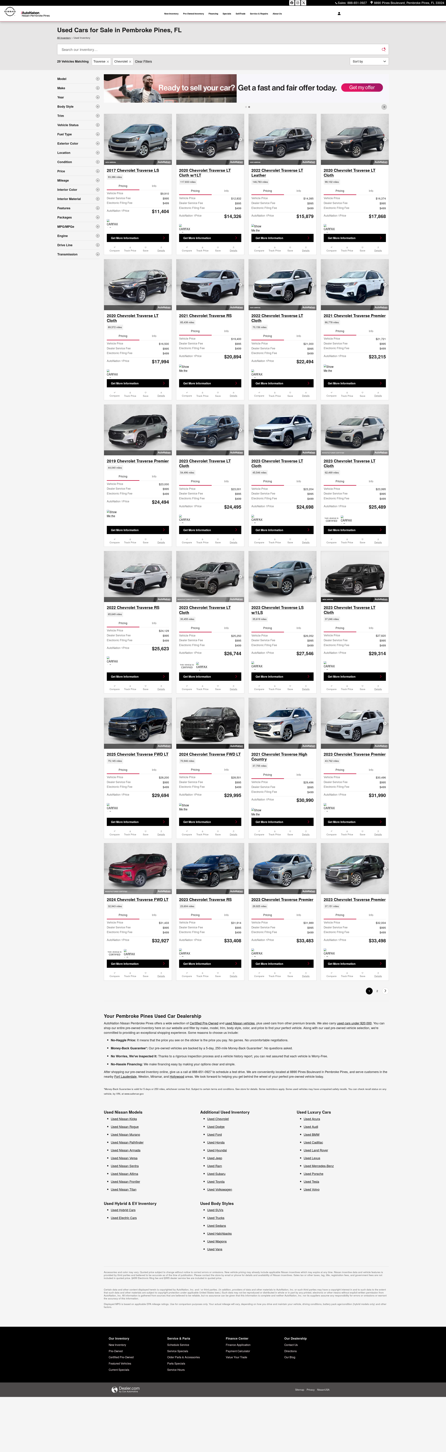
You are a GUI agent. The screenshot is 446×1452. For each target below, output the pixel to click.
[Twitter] (303, 2)
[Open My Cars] (338, 14)
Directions (290, 1351)
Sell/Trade (240, 13)
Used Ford (214, 1134)
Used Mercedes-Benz (319, 1165)
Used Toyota (216, 1181)
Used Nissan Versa (124, 1158)
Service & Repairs (259, 13)
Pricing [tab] (123, 186)
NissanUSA (323, 1389)
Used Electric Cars (124, 1217)
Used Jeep (214, 1158)
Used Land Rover (316, 1150)
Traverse (99, 61)
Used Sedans (216, 1225)
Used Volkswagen (219, 1189)
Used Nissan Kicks (124, 1118)
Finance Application (238, 1345)
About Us (277, 13)
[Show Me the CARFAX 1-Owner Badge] (185, 807)
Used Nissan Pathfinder (127, 1142)
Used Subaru (216, 1173)
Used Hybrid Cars (123, 1210)
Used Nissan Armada (125, 1150)
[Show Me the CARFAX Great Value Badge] (257, 228)
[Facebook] (291, 2)
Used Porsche (313, 1173)
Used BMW (312, 1134)
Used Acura (312, 1118)
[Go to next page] (385, 991)
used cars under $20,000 (354, 1023)
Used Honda (216, 1142)
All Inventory (64, 37)
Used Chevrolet (218, 1118)
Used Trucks (215, 1217)
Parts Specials (176, 1363)
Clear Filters (143, 61)
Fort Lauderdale (125, 1076)
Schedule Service (178, 1345)
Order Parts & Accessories (183, 1357)
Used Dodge (216, 1126)
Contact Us (291, 1345)
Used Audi (311, 1126)
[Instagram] (297, 2)
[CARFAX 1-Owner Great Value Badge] (185, 228)
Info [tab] (154, 186)
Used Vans (214, 1249)
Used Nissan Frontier (125, 1181)
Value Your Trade (236, 1357)
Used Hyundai (217, 1150)
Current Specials (119, 1369)
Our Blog (289, 1357)
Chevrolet (121, 61)
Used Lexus (312, 1158)
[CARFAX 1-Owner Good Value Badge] (113, 223)
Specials (227, 13)
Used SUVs (215, 1210)
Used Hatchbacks (219, 1233)
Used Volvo (312, 1189)
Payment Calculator (238, 1351)
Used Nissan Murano (125, 1134)
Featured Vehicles (120, 1363)
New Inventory (171, 13)
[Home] (10, 13)
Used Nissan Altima (124, 1173)
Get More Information (125, 238)
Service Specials (177, 1351)
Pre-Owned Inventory (193, 13)
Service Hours (176, 1369)
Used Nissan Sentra (125, 1165)
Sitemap (299, 1389)
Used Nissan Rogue (125, 1126)
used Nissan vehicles (240, 1023)
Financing (213, 13)
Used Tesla (311, 1181)
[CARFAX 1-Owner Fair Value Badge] (257, 665)
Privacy (311, 1389)
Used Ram (214, 1165)
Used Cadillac (313, 1142)
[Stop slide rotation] (384, 107)
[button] (138, 177)
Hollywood (177, 1076)
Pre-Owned (116, 1351)
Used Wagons (217, 1241)
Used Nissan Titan (123, 1189)
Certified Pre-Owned (204, 1023)
